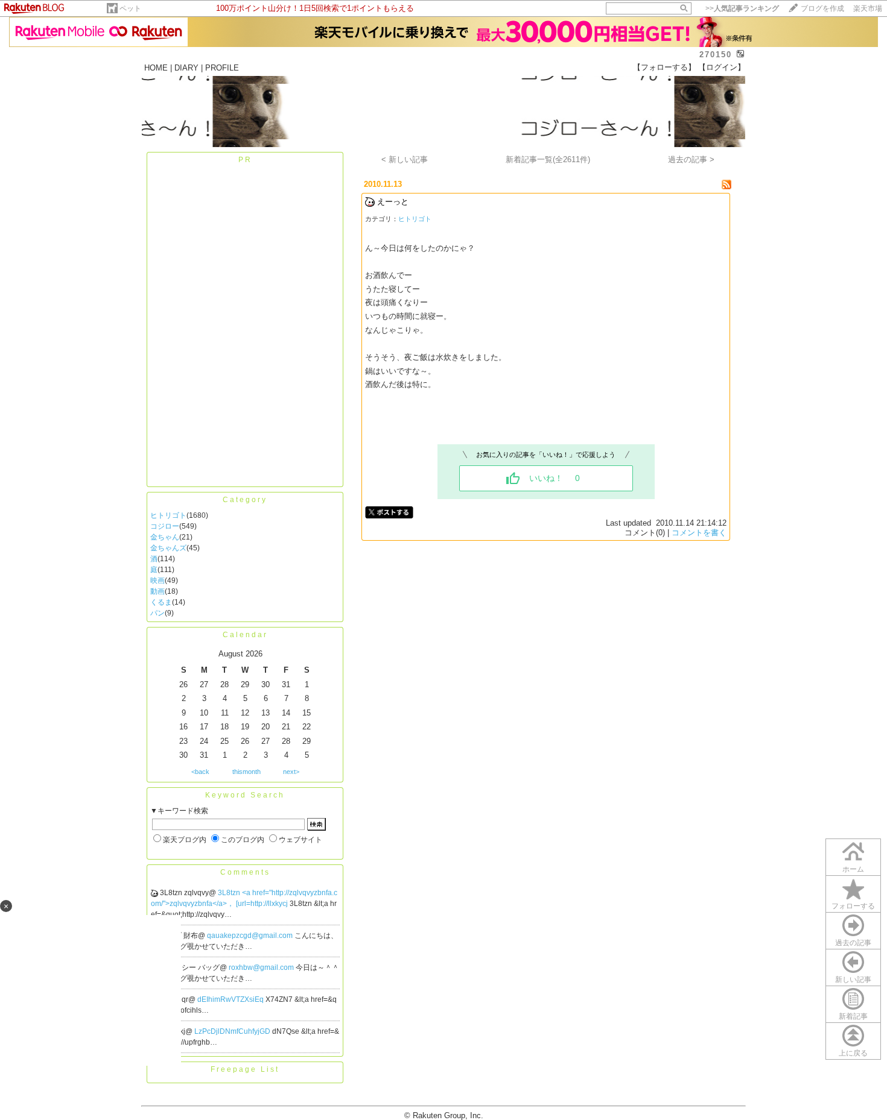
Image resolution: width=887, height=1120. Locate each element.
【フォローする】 (664, 67)
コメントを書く (699, 532)
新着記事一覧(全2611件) (548, 159)
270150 (715, 54)
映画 (157, 580)
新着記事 (853, 1016)
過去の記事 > (691, 159)
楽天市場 (867, 8)
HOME (156, 67)
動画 (157, 591)
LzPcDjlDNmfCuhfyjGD (233, 1031)
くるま (161, 602)
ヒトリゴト (168, 515)
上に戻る (853, 1053)
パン (157, 613)
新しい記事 (853, 979)
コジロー (164, 526)
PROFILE (222, 67)
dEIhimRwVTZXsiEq (231, 999)
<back (200, 771)
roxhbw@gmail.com (262, 967)
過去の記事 (853, 943)
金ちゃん (164, 537)
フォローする (853, 906)
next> (291, 771)
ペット (130, 8)
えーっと (393, 201)
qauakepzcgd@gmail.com (250, 935)
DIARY (186, 67)
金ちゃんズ (168, 548)
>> (742, 8)
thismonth (246, 771)
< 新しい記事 (404, 159)
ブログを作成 (822, 8)
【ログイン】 (721, 67)
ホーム (853, 869)
